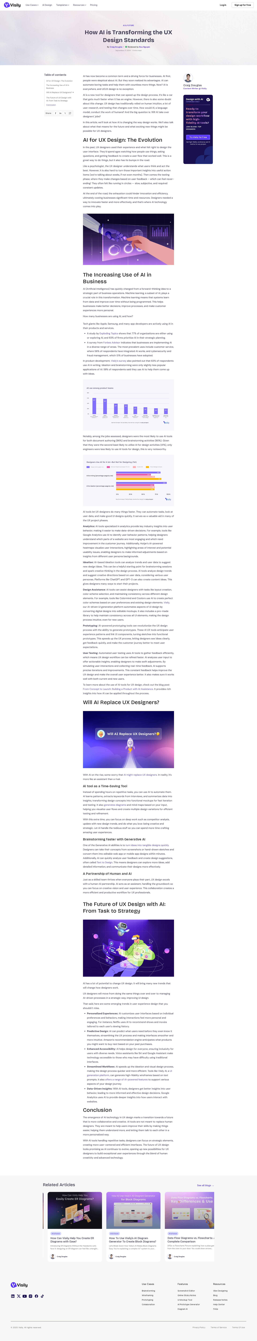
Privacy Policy (199, 1327)
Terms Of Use (238, 1327)
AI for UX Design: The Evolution (59, 81)
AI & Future (128, 25)
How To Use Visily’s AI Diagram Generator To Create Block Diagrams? (69, 1239)
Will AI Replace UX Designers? (59, 92)
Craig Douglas (57, 1256)
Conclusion (51, 105)
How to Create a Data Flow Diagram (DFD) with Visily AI (185, 1239)
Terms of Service (219, 1327)
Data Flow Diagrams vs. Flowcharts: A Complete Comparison (128, 1239)
